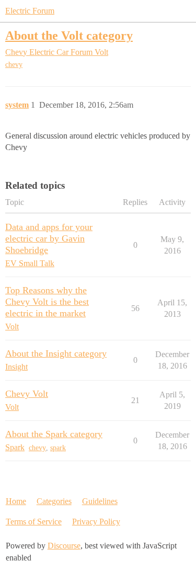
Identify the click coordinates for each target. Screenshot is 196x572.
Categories (54, 501)
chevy (13, 64)
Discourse (64, 545)
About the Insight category (56, 353)
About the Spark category (53, 434)
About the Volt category (69, 35)
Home (16, 501)
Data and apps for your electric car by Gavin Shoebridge (49, 238)
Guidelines (100, 501)
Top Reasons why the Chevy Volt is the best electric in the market (47, 301)
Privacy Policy (96, 521)
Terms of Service (34, 521)
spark (58, 448)
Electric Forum (29, 10)
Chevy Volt (26, 393)
